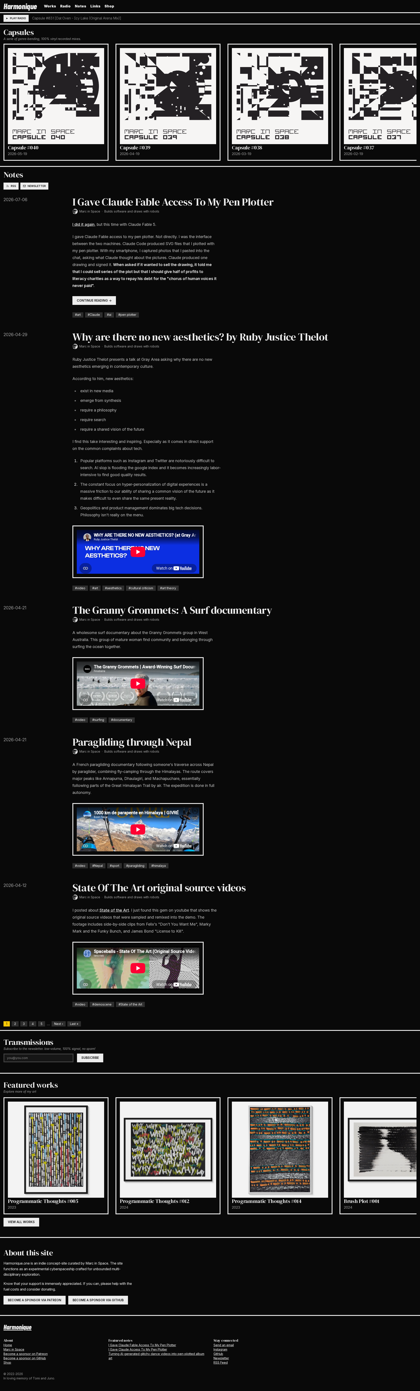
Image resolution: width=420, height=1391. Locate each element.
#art (78, 314)
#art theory (168, 588)
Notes (80, 6)
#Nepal (97, 865)
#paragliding (135, 865)
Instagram (220, 1349)
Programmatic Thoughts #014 (267, 1201)
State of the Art (114, 910)
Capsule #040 (23, 147)
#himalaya (158, 865)
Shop (109, 6)
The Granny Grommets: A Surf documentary (172, 610)
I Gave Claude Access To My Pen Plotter (137, 1349)
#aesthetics (113, 588)
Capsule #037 (359, 147)
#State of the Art (130, 1004)
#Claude (94, 314)
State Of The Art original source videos (159, 887)
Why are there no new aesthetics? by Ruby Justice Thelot (200, 337)
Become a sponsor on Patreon (26, 1354)
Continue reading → (94, 300)
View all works (21, 1222)
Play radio (18, 18)
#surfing (98, 720)
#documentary (121, 720)
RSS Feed (221, 1362)
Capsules (19, 32)
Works (50, 6)
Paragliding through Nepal (132, 742)
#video (80, 588)
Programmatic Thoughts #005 (43, 1201)
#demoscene (102, 1004)
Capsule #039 (135, 147)
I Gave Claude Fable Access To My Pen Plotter (173, 202)
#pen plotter (127, 314)
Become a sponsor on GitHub (25, 1358)
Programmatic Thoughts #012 (154, 1201)
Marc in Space (89, 211)
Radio (65, 6)
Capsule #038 (247, 147)
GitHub (218, 1354)
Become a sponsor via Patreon (34, 1300)
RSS (13, 186)
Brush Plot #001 (361, 1201)
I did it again (83, 224)
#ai (109, 314)
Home (8, 1345)
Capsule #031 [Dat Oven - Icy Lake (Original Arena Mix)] (76, 18)
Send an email (224, 1345)
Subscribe (90, 1057)
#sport (114, 865)
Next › (58, 1024)
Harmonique (20, 6)
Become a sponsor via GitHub (98, 1300)
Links (95, 6)
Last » (74, 1024)
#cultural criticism (141, 588)
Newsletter (37, 186)
